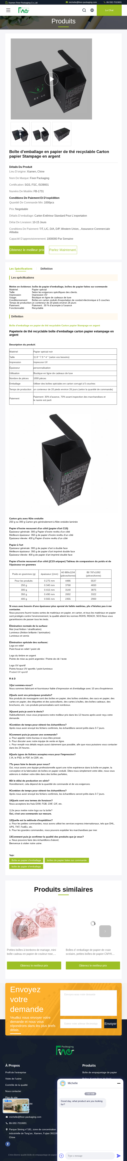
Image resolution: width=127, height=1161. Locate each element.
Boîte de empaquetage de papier (99, 1072)
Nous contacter (13, 1091)
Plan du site (11, 1097)
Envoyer (111, 1023)
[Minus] (119, 1083)
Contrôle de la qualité (16, 1085)
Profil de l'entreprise (15, 1072)
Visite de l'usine (13, 1078)
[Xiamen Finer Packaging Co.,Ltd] (23, 10)
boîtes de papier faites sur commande (67, 860)
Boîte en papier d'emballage (26, 860)
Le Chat (109, 10)
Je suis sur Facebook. (7, 1144)
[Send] (118, 1155)
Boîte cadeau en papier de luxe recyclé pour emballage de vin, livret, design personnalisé (92, 952)
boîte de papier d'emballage (26, 866)
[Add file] (61, 1155)
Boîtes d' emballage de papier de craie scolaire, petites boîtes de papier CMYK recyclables (30, 952)
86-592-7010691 (114, 2)
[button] (22, 931)
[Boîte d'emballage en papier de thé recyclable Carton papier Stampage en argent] (51, 79)
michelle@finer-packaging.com (83, 2)
